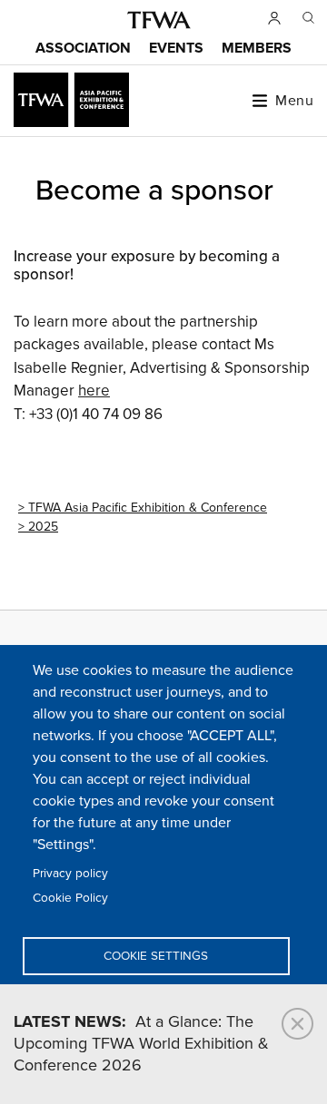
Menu (294, 101)
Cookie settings (156, 956)
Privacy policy (70, 873)
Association (83, 48)
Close (297, 1024)
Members (257, 48)
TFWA (159, 20)
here (94, 391)
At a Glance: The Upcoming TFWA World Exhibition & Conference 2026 (141, 1044)
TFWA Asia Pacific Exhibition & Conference (147, 507)
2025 (43, 526)
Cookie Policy (70, 898)
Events (176, 48)
